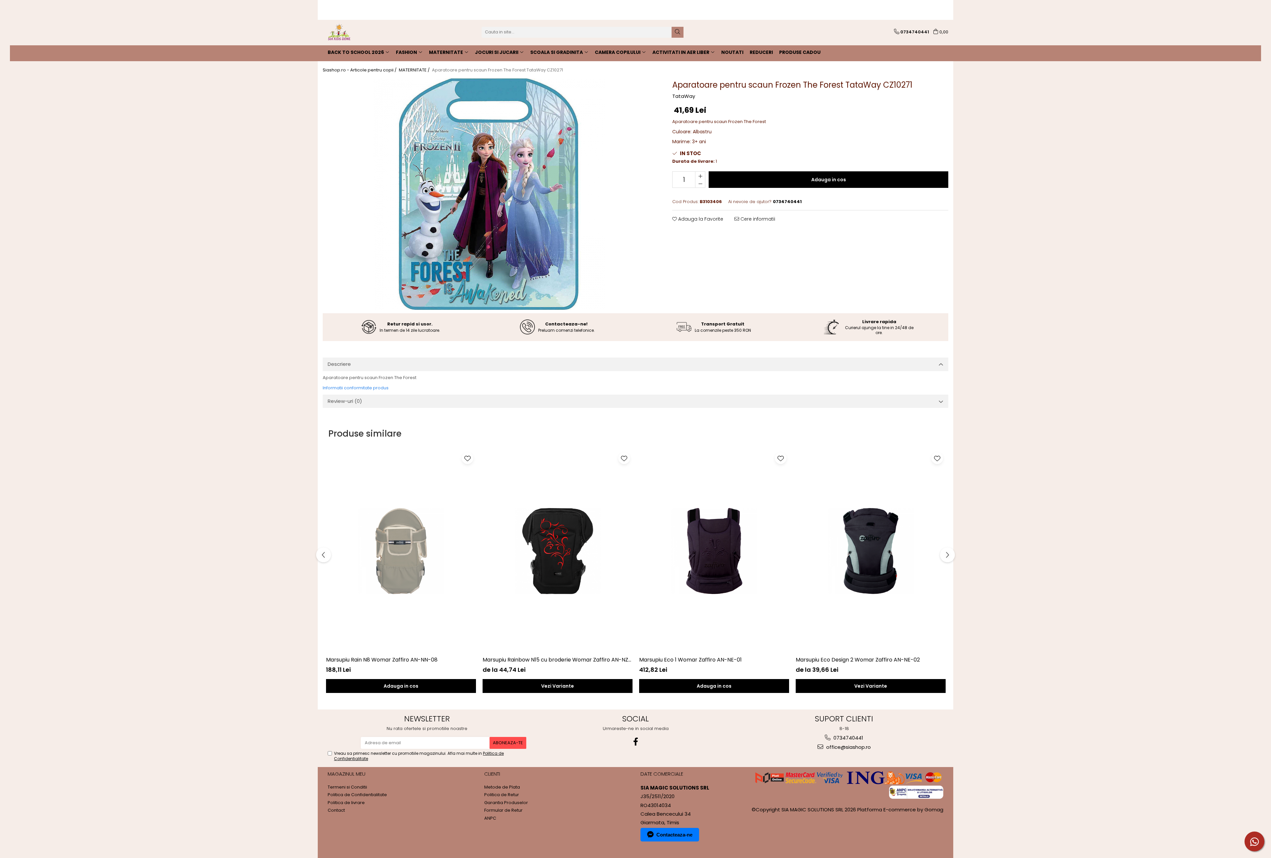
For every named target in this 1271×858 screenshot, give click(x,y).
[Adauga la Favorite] (467, 458)
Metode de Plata (502, 787)
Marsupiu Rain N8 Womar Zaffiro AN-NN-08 (382, 660)
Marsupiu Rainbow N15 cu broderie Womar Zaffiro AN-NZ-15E (558, 660)
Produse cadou (800, 52)
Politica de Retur (501, 795)
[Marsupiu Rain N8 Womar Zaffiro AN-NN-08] (401, 551)
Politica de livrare (346, 803)
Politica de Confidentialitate (357, 795)
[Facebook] (635, 742)
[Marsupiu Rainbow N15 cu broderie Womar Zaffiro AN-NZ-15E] (558, 551)
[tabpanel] (489, 194)
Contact (336, 810)
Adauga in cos (828, 179)
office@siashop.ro (848, 747)
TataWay (683, 96)
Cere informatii (757, 219)
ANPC (490, 818)
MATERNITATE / (415, 70)
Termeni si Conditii (347, 787)
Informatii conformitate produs (356, 388)
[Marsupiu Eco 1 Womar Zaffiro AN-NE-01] (714, 551)
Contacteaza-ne (674, 834)
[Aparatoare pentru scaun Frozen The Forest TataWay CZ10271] (489, 194)
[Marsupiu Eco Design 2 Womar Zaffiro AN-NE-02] (871, 551)
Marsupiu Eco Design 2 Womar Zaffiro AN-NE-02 (858, 660)
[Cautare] (677, 32)
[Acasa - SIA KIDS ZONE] (356, 32)
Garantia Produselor (506, 803)
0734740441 (847, 737)
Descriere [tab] (339, 364)
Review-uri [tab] (345, 401)
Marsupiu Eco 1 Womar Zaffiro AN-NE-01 (690, 660)
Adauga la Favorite (700, 219)
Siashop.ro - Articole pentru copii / (360, 70)
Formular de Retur (503, 810)
